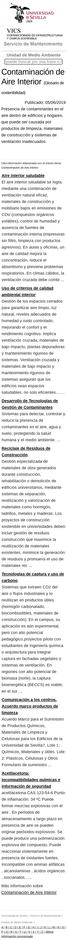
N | (58, 927)
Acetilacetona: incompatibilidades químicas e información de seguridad (31, 779)
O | (63, 927)
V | (29, 931)
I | (37, 927)
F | (25, 927)
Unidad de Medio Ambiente (33, 55)
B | (7, 927)
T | (21, 931)
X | (34, 931)
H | (34, 927)
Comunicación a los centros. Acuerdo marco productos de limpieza (30, 706)
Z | (42, 931)
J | (41, 927)
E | (20, 927)
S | (16, 931)
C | (11, 927)
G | (29, 927)
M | (54, 927)
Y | (38, 931)
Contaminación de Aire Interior (29, 892)
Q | (7, 931)
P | (3, 931)
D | (16, 927)
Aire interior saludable (23, 175)
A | (3, 927)
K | (45, 927)
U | (25, 931)
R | (12, 931)
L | (50, 927)
